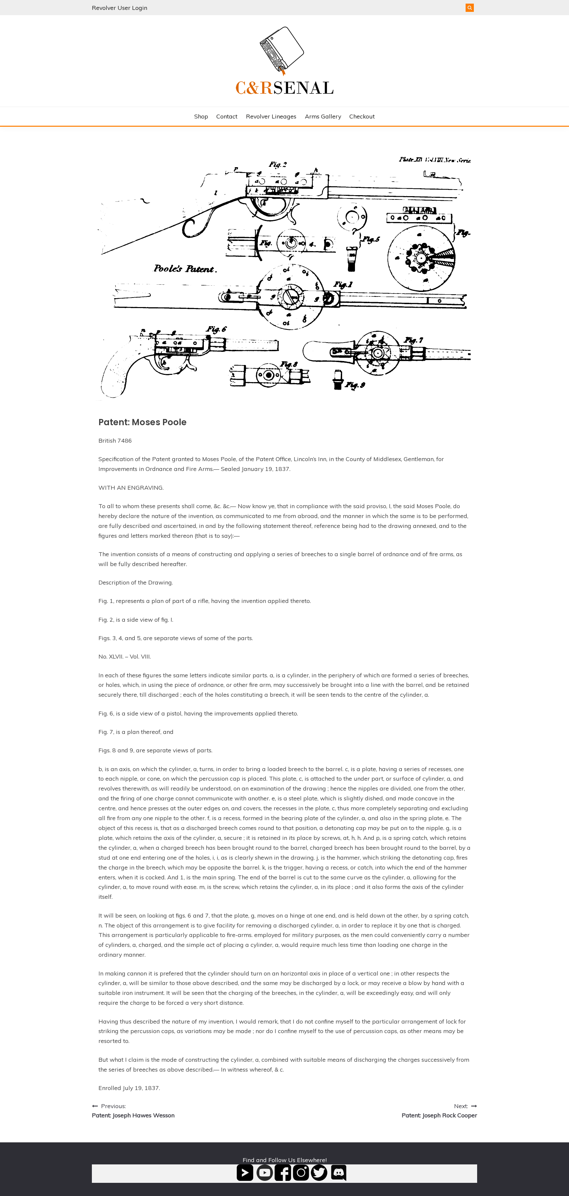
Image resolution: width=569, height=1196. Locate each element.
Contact (226, 116)
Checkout (362, 116)
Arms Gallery (323, 116)
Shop (201, 116)
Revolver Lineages (271, 116)
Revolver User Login (119, 7)
